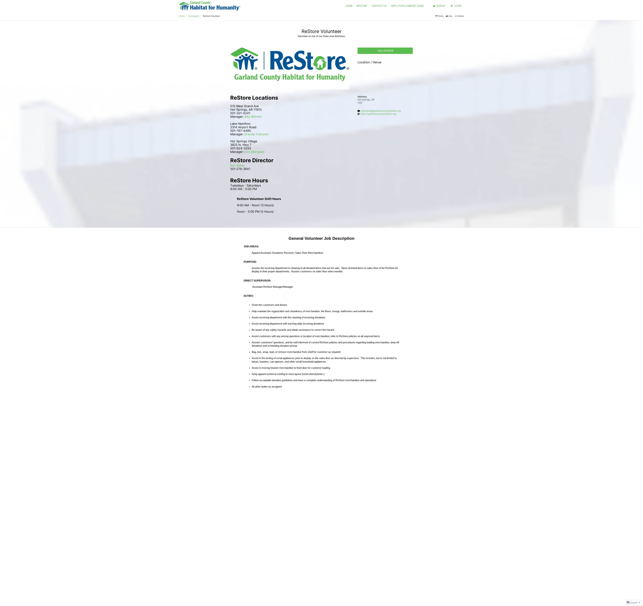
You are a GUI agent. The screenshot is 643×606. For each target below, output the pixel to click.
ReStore (362, 5)
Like (450, 16)
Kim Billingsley (254, 152)
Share (440, 16)
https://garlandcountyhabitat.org (378, 113)
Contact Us (379, 5)
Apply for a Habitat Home (407, 5)
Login (457, 5)
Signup (440, 5)
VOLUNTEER (385, 50)
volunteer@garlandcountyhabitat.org (381, 110)
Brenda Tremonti (256, 134)
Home (349, 5)
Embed (460, 16)
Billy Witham (253, 116)
